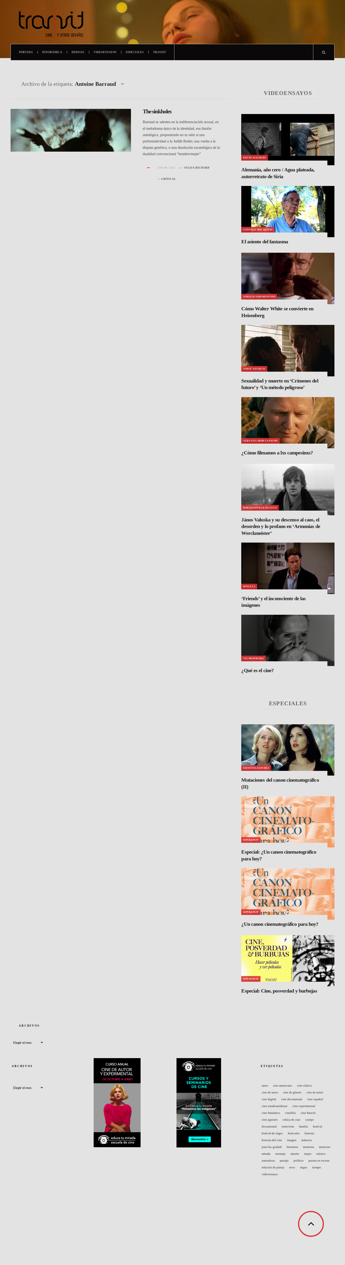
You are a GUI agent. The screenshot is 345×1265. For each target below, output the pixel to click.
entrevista (288, 1126)
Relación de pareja (273, 1167)
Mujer (307, 1153)
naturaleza (268, 1160)
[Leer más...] (148, 167)
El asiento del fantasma (264, 241)
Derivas (78, 52)
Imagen (291, 1140)
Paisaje (284, 1160)
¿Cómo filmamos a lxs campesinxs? (277, 453)
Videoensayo (270, 1174)
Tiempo (316, 1167)
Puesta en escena (319, 1160)
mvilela (249, 586)
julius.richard (197, 167)
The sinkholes (157, 111)
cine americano (282, 1085)
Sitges (303, 1167)
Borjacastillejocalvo (260, 507)
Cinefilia (290, 1113)
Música (320, 1153)
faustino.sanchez (256, 768)
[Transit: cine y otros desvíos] (51, 22)
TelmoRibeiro (253, 658)
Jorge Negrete (254, 368)
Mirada (266, 1153)
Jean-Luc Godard (272, 1147)
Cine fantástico (271, 1113)
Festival (317, 1126)
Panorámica (52, 52)
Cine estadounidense (275, 1106)
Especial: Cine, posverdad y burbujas (279, 991)
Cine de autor (270, 1092)
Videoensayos (105, 52)
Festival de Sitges (272, 1133)
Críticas (168, 178)
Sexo (292, 1167)
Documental (269, 1126)
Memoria (308, 1147)
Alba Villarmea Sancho (260, 440)
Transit (159, 52)
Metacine (324, 1147)
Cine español (315, 1099)
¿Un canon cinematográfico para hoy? (279, 924)
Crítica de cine (291, 1119)
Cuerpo (309, 1119)
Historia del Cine (272, 1140)
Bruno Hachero (254, 157)
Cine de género (292, 1092)
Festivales (294, 1133)
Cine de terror (315, 1092)
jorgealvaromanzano (259, 296)
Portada (26, 52)
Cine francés (308, 1113)
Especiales (135, 52)
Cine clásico (304, 1085)
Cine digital (269, 1099)
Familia (303, 1126)
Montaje (280, 1153)
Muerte (295, 1153)
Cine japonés (270, 1119)
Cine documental (291, 1099)
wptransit (251, 840)
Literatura (292, 1147)
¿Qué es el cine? (257, 670)
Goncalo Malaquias (258, 229)
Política (298, 1160)
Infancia (306, 1140)
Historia (309, 1133)
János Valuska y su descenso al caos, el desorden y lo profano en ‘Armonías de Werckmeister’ (280, 526)
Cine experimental (303, 1106)
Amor (265, 1085)
